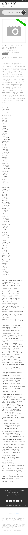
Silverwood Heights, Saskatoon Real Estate (13, 439)
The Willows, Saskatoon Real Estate (11, 452)
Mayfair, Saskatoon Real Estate (10, 402)
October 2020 (5, 207)
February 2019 (6, 236)
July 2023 (4, 157)
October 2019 (5, 223)
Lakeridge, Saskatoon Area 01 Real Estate (12, 381)
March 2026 (5, 123)
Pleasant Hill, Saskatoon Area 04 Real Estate (13, 426)
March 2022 (5, 181)
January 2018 (5, 253)
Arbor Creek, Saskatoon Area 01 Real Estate (13, 284)
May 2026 (4, 121)
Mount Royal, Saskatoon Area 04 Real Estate (13, 410)
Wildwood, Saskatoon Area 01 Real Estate (12, 476)
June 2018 (4, 247)
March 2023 (5, 163)
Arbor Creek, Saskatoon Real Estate (11, 285)
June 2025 (4, 131)
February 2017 (6, 271)
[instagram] (14, 501)
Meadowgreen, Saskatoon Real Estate (11, 407)
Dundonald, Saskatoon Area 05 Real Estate (12, 335)
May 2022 (4, 178)
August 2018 (5, 244)
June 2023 (4, 158)
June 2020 (4, 211)
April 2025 (4, 134)
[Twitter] (10, 501)
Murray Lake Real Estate (8, 412)
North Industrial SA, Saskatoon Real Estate (12, 414)
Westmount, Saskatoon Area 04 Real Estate (13, 470)
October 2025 (5, 126)
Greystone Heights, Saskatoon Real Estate (12, 359)
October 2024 (5, 141)
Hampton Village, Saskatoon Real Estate (12, 362)
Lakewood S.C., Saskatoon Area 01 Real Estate (13, 386)
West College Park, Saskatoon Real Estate (12, 468)
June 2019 (4, 229)
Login (8, 0)
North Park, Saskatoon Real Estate (10, 415)
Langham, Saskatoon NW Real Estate (11, 391)
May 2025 (4, 133)
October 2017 (5, 258)
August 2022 (5, 173)
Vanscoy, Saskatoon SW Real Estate (11, 457)
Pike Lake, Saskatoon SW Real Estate (11, 425)
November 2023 (6, 152)
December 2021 (6, 186)
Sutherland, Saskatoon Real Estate (10, 449)
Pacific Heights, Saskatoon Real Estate (11, 423)
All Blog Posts (5, 107)
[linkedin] (17, 501)
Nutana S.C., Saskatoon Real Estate (10, 420)
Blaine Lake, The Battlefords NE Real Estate (13, 292)
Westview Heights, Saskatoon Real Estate (12, 475)
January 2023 (5, 166)
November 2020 (6, 205)
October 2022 (5, 170)
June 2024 (4, 144)
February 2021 (6, 200)
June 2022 (4, 176)
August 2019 (5, 226)
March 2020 (5, 216)
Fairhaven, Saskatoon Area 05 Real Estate (12, 349)
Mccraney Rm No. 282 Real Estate (10, 404)
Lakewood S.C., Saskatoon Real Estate (11, 388)
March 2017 (5, 269)
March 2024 (5, 149)
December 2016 (6, 274)
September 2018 (6, 242)
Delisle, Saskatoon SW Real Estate (10, 333)
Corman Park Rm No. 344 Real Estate (11, 325)
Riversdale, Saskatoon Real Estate (10, 433)
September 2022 (6, 171)
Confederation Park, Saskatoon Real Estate (13, 324)
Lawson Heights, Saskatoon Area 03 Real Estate (14, 393)
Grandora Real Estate (7, 356)
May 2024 (4, 146)
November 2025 (6, 125)
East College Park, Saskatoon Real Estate (12, 343)
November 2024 (6, 139)
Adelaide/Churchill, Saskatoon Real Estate (12, 280)
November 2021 (6, 187)
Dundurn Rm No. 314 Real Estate (10, 338)
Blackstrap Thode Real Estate (9, 288)
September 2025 (6, 128)
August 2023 (5, 155)
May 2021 (4, 195)
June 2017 (4, 264)
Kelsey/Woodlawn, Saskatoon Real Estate (12, 373)
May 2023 (4, 160)
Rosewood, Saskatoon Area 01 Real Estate (12, 434)
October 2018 (5, 240)
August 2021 (5, 191)
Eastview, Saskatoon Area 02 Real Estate (12, 345)
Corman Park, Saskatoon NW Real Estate (12, 327)
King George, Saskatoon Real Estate (11, 380)
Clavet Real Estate (6, 317)
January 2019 (5, 237)
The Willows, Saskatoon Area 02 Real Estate (13, 451)
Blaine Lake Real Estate (8, 290)
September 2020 (6, 208)
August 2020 (5, 210)
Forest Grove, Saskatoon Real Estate (11, 354)
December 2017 (6, 255)
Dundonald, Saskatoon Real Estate (10, 337)
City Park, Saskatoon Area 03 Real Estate (12, 314)
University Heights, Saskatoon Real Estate (12, 454)
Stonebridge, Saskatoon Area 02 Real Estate (13, 444)
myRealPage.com (16, 513)
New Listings (5, 109)
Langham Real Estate (7, 389)
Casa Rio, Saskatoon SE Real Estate (11, 303)
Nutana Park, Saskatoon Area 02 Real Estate (13, 417)
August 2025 (5, 130)
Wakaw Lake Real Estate (8, 460)
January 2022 (5, 184)
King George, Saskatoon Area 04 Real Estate (13, 378)
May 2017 (4, 266)
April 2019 (4, 232)
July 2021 (4, 192)
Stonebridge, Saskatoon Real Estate (11, 446)
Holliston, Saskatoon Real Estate (10, 367)
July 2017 (4, 263)
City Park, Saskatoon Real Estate (10, 316)
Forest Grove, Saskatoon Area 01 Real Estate (13, 353)
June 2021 (4, 194)
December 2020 (6, 203)
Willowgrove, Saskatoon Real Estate (11, 481)
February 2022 (6, 183)
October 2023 (5, 154)
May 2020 (4, 213)
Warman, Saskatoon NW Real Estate (11, 463)
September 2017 (6, 260)
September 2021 (6, 189)
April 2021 (4, 197)
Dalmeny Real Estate (7, 328)
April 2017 (4, 268)
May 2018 (4, 248)
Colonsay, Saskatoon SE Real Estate (11, 319)
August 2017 (5, 261)
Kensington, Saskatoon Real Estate (10, 377)
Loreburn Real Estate (7, 396)
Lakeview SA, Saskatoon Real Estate (11, 383)
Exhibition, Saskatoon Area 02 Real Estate (12, 346)
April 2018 (4, 250)
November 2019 (6, 221)
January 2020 (5, 219)
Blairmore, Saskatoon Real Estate (10, 293)
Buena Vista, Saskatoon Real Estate (11, 300)
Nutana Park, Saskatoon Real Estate (11, 418)
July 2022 (4, 174)
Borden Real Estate (7, 296)
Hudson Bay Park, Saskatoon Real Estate (12, 372)
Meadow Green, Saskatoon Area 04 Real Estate (14, 406)
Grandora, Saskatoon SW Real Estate (11, 357)
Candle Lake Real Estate (8, 301)
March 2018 (5, 252)
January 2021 (5, 202)
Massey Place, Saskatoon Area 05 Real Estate (13, 399)
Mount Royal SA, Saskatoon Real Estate (11, 409)
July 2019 (4, 228)
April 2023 (4, 162)
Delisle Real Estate (7, 332)
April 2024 (4, 147)
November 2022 (6, 168)
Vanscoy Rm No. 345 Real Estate (10, 455)
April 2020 (4, 215)
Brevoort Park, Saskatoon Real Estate (11, 298)
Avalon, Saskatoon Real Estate (9, 287)
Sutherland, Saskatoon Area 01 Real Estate (12, 447)
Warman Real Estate (7, 462)
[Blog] (21, 501)
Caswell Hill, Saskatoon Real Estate (11, 306)
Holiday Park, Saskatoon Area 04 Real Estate (13, 364)
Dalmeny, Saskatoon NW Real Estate (11, 330)
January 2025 (5, 138)
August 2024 (5, 142)
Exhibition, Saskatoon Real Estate (10, 348)
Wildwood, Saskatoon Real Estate (10, 478)
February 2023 (6, 165)
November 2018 (6, 239)
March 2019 (5, 234)
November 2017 (6, 256)
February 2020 (6, 218)
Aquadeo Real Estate (7, 282)
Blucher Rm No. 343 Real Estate (12, 52)
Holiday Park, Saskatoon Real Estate (11, 365)
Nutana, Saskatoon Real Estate (9, 422)
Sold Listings (5, 112)
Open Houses (5, 110)
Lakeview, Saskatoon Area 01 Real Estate (12, 385)
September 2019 (6, 224)
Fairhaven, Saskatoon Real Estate (10, 351)
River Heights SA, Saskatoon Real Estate (12, 431)
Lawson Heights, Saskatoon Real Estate (12, 394)
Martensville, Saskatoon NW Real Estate (12, 398)
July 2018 (4, 245)
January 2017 (5, 272)
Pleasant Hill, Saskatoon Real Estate (11, 428)
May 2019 (4, 231)
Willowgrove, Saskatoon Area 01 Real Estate (13, 479)
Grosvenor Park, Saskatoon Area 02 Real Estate (14, 361)
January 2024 (5, 150)
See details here (6, 61)
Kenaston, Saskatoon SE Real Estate (11, 375)
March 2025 (5, 136)
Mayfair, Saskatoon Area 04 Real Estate (12, 401)
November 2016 (6, 276)
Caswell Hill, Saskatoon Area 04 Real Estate (13, 304)
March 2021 (5, 199)
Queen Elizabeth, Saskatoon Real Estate (12, 430)
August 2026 (5, 118)
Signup (4, 0)
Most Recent (5, 117)
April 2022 (4, 179)
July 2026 (4, 120)
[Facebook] (7, 501)
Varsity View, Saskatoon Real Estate (11, 459)
